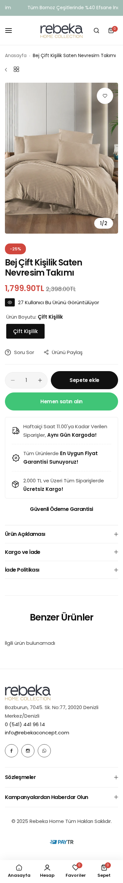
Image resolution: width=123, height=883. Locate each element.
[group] (61, 158)
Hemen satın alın (61, 401)
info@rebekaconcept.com (37, 732)
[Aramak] (96, 30)
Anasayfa (16, 55)
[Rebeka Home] (61, 30)
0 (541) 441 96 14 (25, 724)
